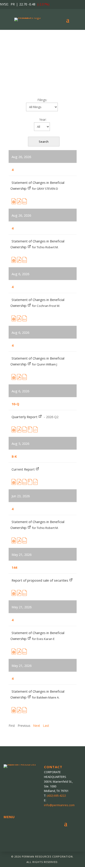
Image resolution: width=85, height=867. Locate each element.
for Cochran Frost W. (46, 306)
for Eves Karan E (43, 639)
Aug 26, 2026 (21, 156)
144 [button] (14, 567)
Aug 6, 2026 (20, 274)
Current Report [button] (24, 469)
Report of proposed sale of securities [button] (40, 580)
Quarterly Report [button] (25, 417)
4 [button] (12, 169)
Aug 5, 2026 (20, 443)
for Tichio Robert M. (45, 247)
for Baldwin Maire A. (45, 697)
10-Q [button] (15, 404)
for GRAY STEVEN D (45, 189)
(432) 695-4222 (56, 796)
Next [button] (36, 725)
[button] (14, 202)
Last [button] (46, 725)
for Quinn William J (44, 364)
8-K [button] (14, 456)
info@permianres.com (59, 805)
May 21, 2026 (22, 554)
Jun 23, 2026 (21, 496)
